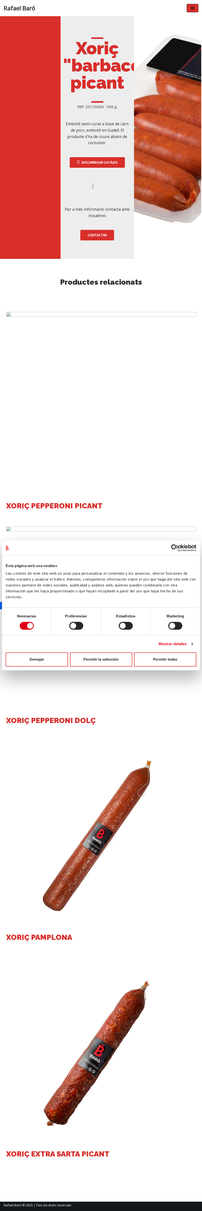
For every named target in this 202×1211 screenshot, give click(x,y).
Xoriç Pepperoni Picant (54, 505)
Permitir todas (165, 659)
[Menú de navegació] (192, 8)
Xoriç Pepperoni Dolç (51, 720)
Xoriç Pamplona (39, 937)
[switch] (76, 626)
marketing (21, 516)
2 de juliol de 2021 (54, 516)
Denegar (37, 659)
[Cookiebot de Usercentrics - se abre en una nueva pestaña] (174, 548)
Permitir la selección (101, 659)
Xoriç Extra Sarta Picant (57, 1154)
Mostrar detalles (173, 644)
